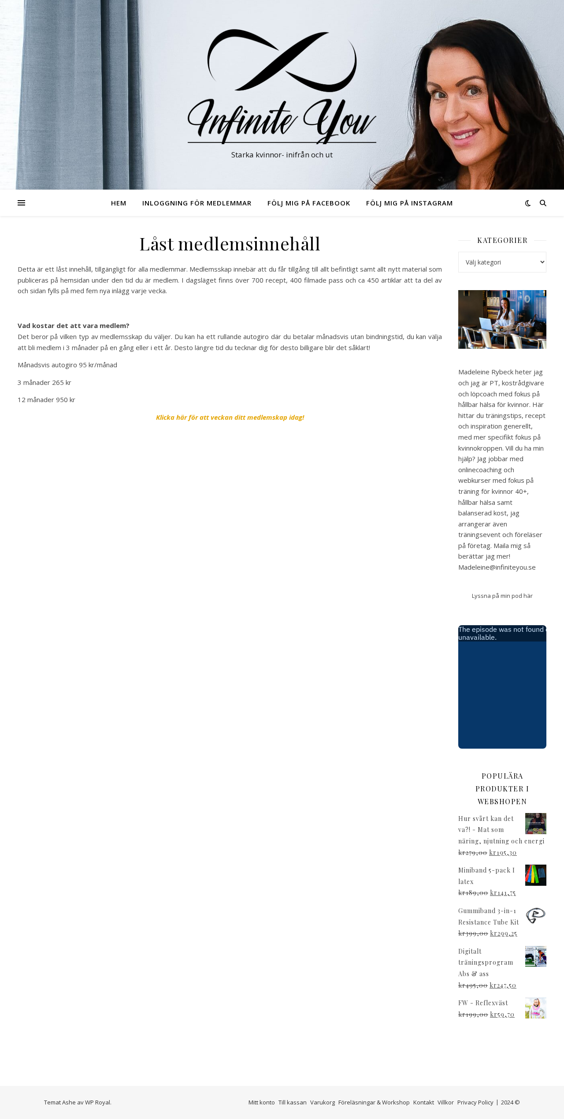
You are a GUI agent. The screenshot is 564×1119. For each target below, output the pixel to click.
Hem (118, 202)
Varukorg (322, 1102)
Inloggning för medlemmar (197, 202)
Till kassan (292, 1102)
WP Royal (97, 1102)
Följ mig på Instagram (409, 202)
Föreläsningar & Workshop (374, 1102)
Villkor (446, 1102)
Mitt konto (262, 1102)
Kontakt (423, 1102)
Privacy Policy (475, 1102)
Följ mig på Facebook (308, 202)
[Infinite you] (282, 86)
